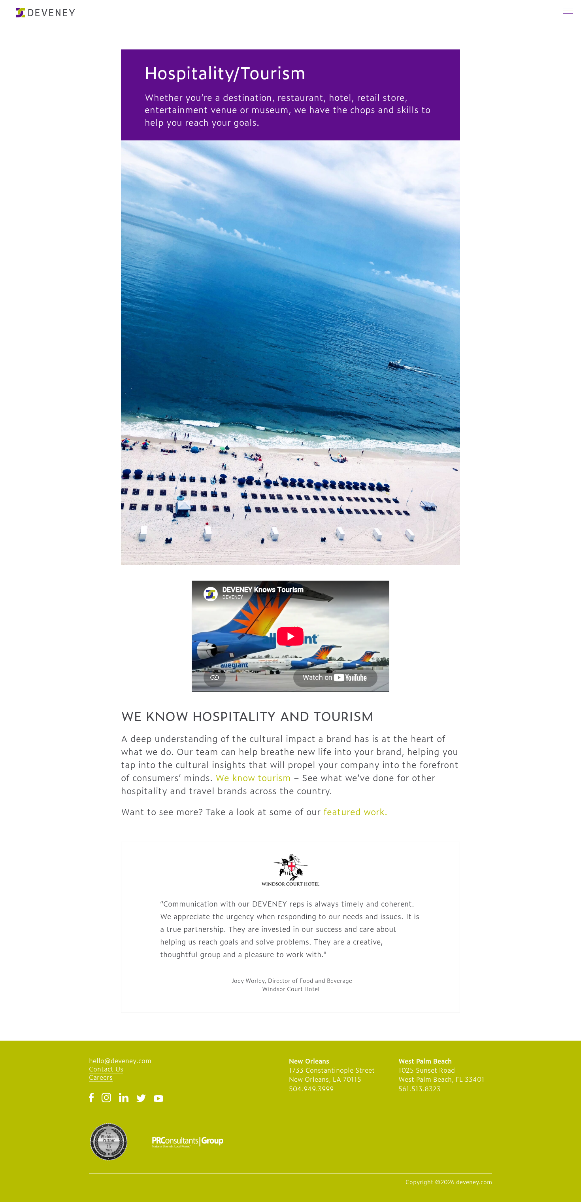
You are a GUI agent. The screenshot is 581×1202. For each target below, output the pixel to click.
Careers (101, 1077)
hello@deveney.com (120, 1060)
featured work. (355, 811)
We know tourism (253, 777)
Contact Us (106, 1068)
